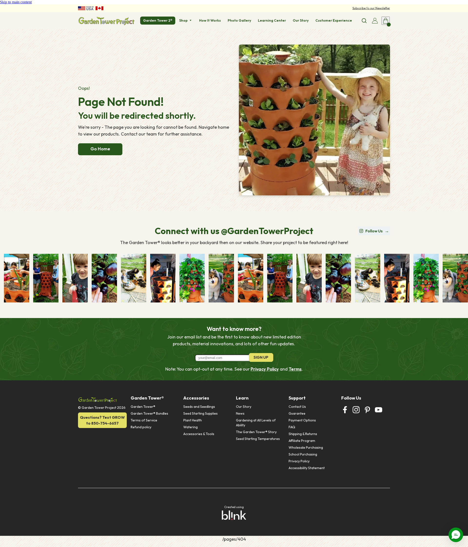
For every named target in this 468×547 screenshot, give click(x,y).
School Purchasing (303, 454)
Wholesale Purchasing (306, 447)
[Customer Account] (374, 20)
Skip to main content (16, 2)
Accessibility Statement (307, 468)
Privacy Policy (265, 369)
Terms (295, 369)
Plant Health (192, 420)
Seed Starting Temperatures (258, 439)
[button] (455, 535)
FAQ (292, 427)
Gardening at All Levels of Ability (256, 422)
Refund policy (141, 427)
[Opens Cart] (385, 21)
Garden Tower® (143, 406)
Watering (190, 427)
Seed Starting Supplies (200, 413)
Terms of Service (144, 420)
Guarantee (297, 413)
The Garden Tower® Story (256, 432)
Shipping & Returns (303, 434)
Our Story (243, 406)
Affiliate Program (302, 440)
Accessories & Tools (198, 434)
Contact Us (297, 406)
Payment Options (302, 420)
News (240, 413)
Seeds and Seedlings (199, 406)
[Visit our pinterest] (367, 409)
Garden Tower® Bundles (149, 413)
